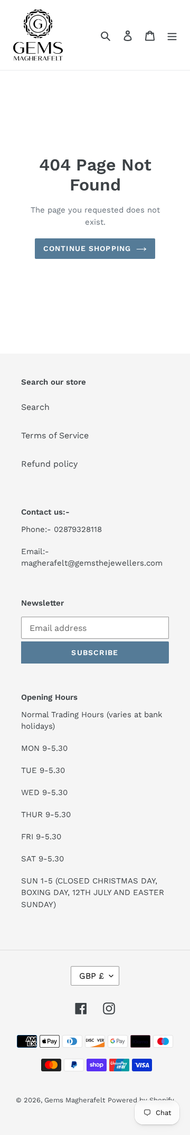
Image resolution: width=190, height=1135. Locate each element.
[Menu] (172, 35)
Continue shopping (87, 248)
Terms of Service (55, 435)
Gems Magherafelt (74, 1100)
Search (35, 407)
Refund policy (49, 464)
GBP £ (91, 976)
